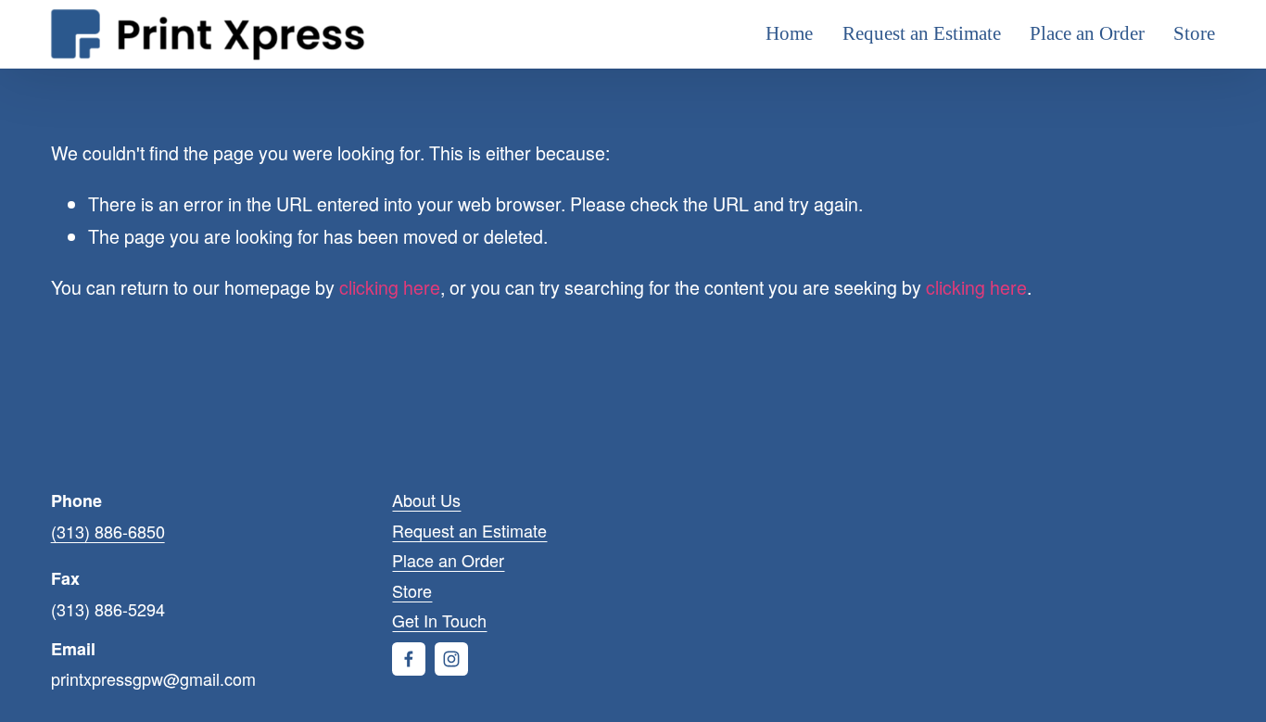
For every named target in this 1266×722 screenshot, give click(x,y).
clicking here (389, 286)
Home (789, 33)
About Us (426, 500)
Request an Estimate (921, 33)
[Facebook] (408, 659)
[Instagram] (451, 659)
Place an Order (1087, 33)
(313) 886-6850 (108, 531)
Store (1194, 33)
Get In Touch (439, 620)
